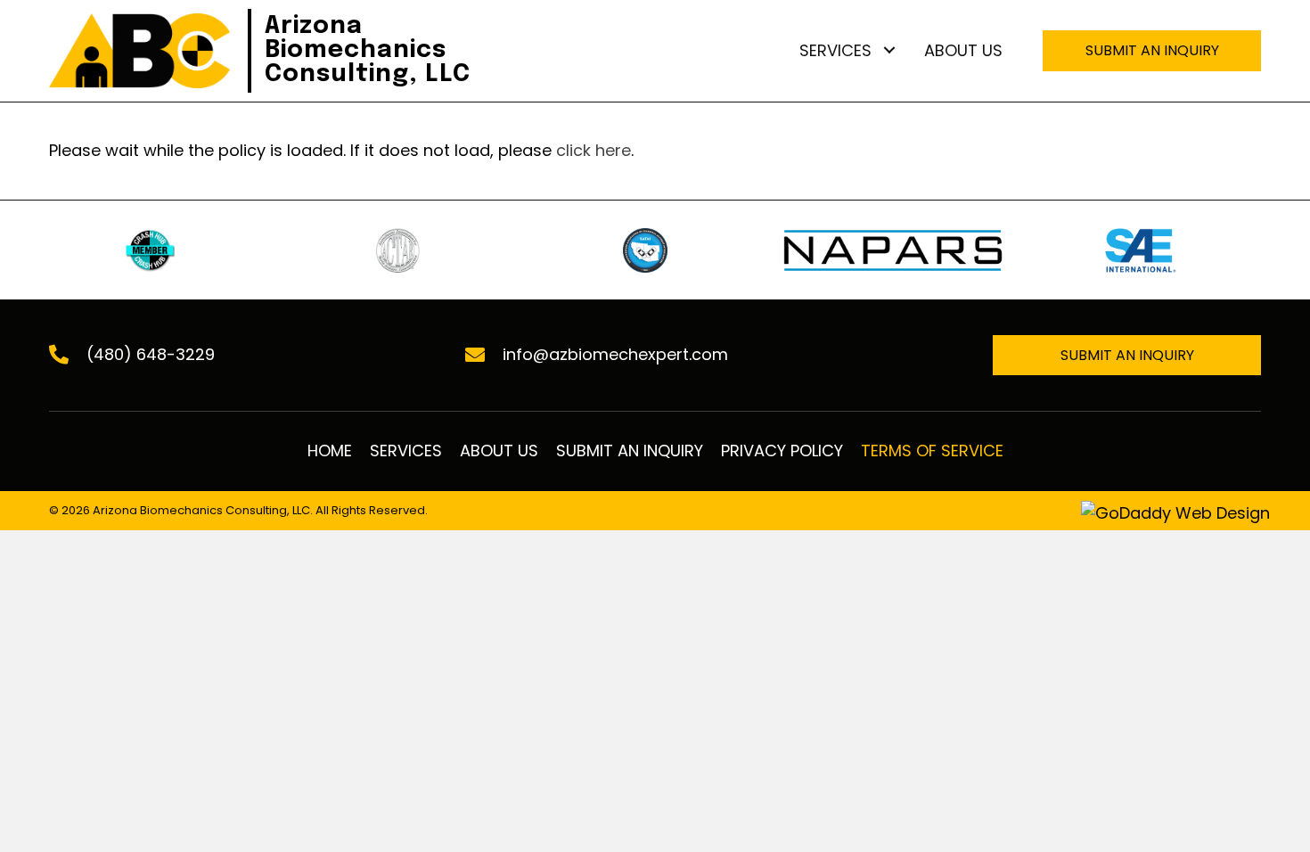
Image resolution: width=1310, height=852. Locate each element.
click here (593, 150)
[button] (889, 50)
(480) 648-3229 (150, 354)
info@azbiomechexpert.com (615, 354)
